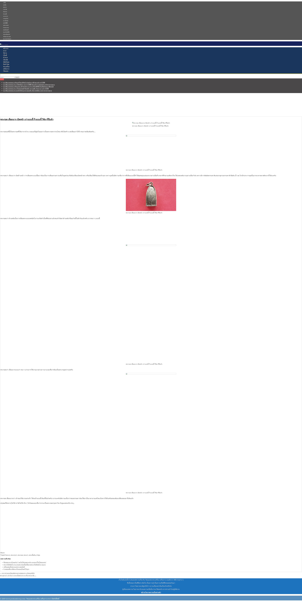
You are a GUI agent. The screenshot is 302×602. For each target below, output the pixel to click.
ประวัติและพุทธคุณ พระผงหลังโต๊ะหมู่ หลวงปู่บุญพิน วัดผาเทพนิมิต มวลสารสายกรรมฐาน (27, 91)
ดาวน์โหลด (5, 20)
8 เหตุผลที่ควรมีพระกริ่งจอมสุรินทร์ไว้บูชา (16, 569)
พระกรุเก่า (14, 555)
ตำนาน (5, 57)
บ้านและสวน (6, 27)
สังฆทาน (5, 11)
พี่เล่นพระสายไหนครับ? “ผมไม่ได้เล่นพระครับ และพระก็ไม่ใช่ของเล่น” (25, 562)
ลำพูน (38, 555)
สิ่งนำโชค (6, 64)
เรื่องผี (5, 55)
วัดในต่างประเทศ (7, 36)
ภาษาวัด (5, 9)
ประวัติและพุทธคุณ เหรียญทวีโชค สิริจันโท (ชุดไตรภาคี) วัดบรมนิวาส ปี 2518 (24, 83)
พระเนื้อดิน (32, 555)
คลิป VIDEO (5, 23)
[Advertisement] (47, 105)
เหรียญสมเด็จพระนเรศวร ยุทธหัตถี (14, 567)
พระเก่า (26, 555)
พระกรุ (8, 555)
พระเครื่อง (6, 66)
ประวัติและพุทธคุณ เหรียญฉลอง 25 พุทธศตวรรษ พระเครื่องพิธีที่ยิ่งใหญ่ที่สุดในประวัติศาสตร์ (28, 87)
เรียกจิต (5, 59)
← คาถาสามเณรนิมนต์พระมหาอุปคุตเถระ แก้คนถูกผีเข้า (17, 573)
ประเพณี (5, 14)
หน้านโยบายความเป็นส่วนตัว (151, 592)
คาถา (5, 50)
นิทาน (5, 53)
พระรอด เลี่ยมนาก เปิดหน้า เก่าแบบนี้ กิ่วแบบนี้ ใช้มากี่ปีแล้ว (26, 119)
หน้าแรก (5, 48)
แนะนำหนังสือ (6, 32)
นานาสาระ (5, 16)
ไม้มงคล (5, 71)
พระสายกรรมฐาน (7, 39)
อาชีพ (4, 2)
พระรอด (20, 555)
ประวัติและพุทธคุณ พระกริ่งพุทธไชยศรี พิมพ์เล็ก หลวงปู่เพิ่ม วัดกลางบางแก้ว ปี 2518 (26, 89)
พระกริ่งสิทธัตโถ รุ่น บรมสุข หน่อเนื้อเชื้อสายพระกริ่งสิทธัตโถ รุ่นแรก (25, 565)
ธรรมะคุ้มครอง (6, 34)
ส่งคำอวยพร (6, 25)
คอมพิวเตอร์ (6, 30)
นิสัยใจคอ (6, 62)
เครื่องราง (6, 69)
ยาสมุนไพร (5, 18)
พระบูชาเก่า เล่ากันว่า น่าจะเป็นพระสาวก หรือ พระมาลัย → (18, 575)
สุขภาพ (4, 7)
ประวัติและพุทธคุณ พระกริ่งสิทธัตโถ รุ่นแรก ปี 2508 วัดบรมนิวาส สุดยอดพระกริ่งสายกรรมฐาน (29, 85)
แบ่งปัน (4, 5)
